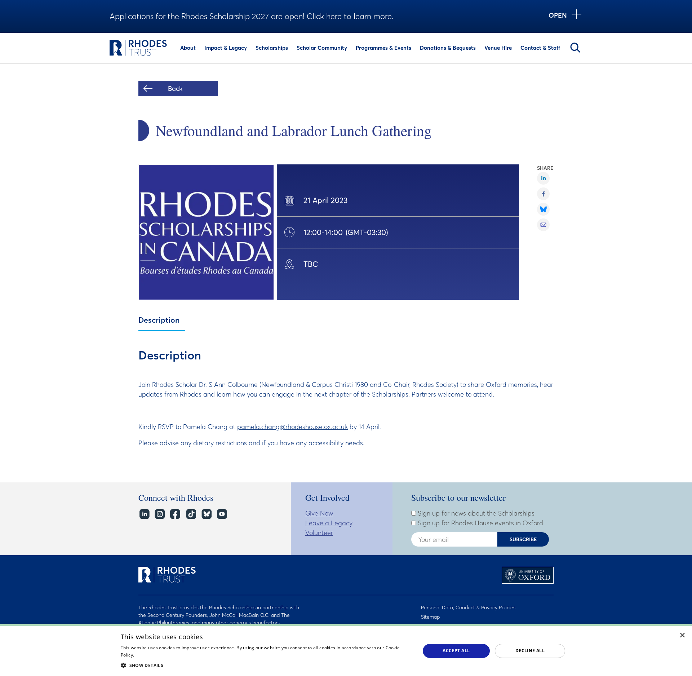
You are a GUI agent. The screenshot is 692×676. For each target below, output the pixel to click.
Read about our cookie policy (166, 655)
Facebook (175, 514)
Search (575, 47)
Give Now (319, 513)
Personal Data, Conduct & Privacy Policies (468, 607)
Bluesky (206, 514)
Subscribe (523, 539)
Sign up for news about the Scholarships (475, 513)
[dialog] (346, 650)
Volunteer (319, 533)
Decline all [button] (530, 651)
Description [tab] (158, 320)
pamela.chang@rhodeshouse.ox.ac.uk (292, 427)
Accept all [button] (456, 651)
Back (175, 88)
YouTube (221, 514)
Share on (543, 178)
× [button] (682, 635)
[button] (266, 665)
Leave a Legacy (328, 523)
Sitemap (430, 617)
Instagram (159, 514)
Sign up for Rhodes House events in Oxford (479, 523)
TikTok (190, 514)
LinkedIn (144, 514)
